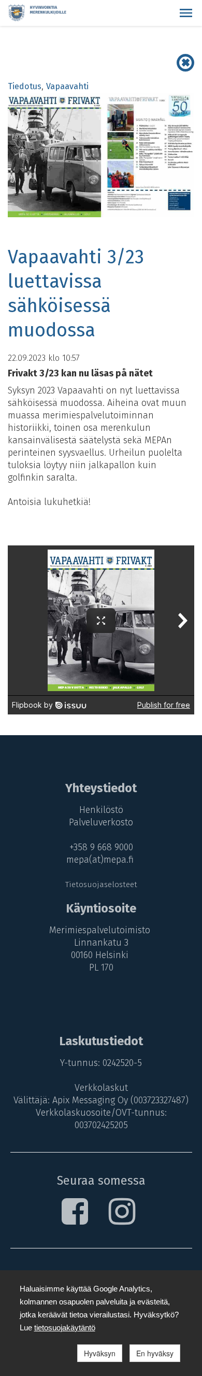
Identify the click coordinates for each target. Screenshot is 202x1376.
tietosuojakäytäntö (64, 1327)
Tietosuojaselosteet (101, 884)
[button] (186, 13)
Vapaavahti (67, 86)
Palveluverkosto (101, 822)
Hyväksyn (100, 1353)
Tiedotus (24, 86)
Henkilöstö (101, 810)
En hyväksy (155, 1353)
